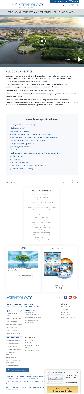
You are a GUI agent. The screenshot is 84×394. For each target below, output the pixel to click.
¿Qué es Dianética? (17, 156)
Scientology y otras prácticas (41, 225)
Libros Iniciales (65, 306)
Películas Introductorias (68, 317)
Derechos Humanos (12, 357)
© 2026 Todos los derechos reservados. (25, 388)
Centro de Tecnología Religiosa (41, 232)
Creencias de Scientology (41, 197)
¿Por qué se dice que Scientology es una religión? (27, 140)
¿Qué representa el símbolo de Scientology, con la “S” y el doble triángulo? (36, 153)
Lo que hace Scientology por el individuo (42, 202)
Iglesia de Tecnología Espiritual (41, 235)
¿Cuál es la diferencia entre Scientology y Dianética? (28, 165)
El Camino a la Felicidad (13, 340)
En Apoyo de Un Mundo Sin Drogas (16, 381)
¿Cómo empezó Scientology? (20, 131)
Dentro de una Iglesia (41, 220)
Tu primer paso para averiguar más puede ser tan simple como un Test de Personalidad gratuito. (71, 379)
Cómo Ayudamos (12, 338)
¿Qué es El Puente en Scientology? (22, 169)
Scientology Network (31, 374)
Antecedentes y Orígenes (14, 324)
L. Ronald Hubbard (11, 374)
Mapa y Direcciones (32, 350)
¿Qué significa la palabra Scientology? (23, 125)
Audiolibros (64, 309)
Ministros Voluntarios (12, 365)
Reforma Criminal (11, 346)
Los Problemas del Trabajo (32, 318)
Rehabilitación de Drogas (13, 349)
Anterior (9, 180)
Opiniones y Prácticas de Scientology (41, 222)
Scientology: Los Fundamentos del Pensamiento (21, 269)
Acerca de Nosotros (13, 304)
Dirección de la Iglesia (41, 230)
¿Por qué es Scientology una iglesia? (23, 143)
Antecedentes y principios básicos (41, 195)
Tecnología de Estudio (13, 343)
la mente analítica (33, 90)
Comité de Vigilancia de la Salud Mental (14, 361)
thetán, (63, 76)
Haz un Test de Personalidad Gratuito (62, 389)
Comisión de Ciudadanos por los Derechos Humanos (21, 384)
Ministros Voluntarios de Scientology (36, 376)
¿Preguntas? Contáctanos (29, 341)
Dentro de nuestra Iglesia (14, 306)
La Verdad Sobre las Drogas (11, 353)
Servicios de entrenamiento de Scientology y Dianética (41, 207)
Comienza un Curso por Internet (15, 376)
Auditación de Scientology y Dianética (41, 210)
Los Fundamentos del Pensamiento (31, 321)
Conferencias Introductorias (65, 313)
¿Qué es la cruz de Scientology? (21, 150)
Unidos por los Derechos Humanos (37, 381)
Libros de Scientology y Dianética (41, 205)
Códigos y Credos (11, 327)
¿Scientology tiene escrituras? (20, 147)
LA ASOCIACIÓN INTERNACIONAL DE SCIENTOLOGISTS (21, 379)
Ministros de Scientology (41, 217)
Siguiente (74, 180)
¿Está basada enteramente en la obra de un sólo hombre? (30, 134)
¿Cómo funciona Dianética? (19, 162)
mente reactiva (48, 90)
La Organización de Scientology (41, 227)
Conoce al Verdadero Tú (56, 372)
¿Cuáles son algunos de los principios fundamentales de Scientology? (34, 137)
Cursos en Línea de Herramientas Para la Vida (32, 314)
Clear (41, 212)
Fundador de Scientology (41, 200)
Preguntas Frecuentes (13, 333)
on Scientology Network (32, 305)
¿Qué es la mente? (16, 159)
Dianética (20, 374)
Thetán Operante (41, 215)
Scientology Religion (44, 374)
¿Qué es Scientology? (17, 128)
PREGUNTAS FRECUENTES (41, 191)
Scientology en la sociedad (41, 240)
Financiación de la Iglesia (41, 237)
